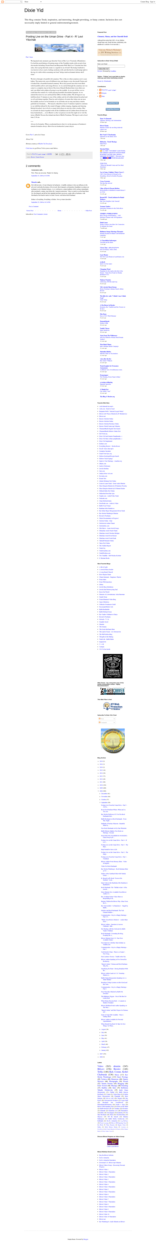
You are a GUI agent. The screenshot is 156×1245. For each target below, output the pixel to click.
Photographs (113, 1081)
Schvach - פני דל (104, 619)
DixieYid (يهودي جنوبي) (109, 90)
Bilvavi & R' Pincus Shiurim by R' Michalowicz (113, 414)
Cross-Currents (105, 181)
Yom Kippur (110, 1113)
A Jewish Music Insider (106, 569)
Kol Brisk (100, 1125)
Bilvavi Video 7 (103, 1199)
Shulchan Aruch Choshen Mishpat (109, 533)
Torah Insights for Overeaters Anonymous (109, 367)
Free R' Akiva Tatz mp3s (106, 449)
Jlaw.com (102, 471)
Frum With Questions (105, 582)
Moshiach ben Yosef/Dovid (112, 1102)
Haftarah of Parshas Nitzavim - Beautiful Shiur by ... (113, 824)
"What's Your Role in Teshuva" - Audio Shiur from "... (114, 920)
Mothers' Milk (104, 323)
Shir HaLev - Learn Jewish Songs (109, 528)
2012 (101, 779)
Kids (114, 1088)
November (104, 796)
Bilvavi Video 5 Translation (107, 1192)
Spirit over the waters (106, 264)
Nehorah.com (103, 498)
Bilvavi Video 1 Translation (107, 1172)
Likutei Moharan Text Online (107, 481)
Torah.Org (102, 548)
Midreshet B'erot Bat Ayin (106, 493)
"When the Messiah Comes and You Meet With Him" (112, 166)
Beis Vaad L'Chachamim (108, 135)
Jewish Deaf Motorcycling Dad (108, 589)
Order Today (103, 300)
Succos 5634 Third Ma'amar (108, 316)
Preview (100, 71)
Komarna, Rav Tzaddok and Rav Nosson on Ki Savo (112, 308)
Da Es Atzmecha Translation (107, 1160)
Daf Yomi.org (103, 434)
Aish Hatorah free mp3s (106, 406)
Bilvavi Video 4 (103, 1184)
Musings (114, 1085)
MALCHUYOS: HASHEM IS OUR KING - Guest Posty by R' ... (114, 836)
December (104, 793)
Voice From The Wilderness (108, 335)
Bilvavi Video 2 (103, 1174)
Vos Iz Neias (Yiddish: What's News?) (112, 172)
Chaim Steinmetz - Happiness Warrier (110, 577)
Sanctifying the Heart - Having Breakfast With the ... (114, 969)
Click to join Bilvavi (113, 1146)
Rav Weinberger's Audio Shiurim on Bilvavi (112, 1222)
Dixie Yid (33, 10)
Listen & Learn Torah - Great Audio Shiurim (112, 483)
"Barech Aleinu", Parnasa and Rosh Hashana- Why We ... (114, 965)
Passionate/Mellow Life (106, 607)
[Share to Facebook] (67, 154)
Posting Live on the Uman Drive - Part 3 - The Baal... (114, 845)
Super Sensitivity (105, 330)
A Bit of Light (103, 567)
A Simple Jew (104, 389)
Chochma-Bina (120, 1115)
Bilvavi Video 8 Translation (107, 1207)
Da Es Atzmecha (112, 1121)
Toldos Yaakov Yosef (107, 1131)
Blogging (121, 1083)
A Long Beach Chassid (106, 572)
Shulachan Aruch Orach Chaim (108, 531)
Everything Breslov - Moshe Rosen (109, 446)
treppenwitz (102, 642)
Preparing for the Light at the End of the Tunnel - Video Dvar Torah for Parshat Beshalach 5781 (111, 273)
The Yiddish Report (105, 546)
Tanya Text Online (104, 543)
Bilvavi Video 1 (103, 1169)
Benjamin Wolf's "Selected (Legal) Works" (111, 411)
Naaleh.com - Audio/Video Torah (109, 496)
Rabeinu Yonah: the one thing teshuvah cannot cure (111, 128)
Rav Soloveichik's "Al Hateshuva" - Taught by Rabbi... (114, 906)
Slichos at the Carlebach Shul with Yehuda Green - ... (113, 874)
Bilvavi (101, 1068)
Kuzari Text (102, 478)
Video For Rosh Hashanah (109, 866)
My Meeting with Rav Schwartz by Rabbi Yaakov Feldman (113, 929)
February (104, 1047)
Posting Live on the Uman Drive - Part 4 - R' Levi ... (114, 841)
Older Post (89, 210)
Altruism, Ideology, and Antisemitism (110, 120)
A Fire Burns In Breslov (107, 305)
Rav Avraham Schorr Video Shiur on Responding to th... (112, 897)
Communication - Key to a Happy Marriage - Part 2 (114, 988)
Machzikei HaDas (105, 352)
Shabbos (104, 1088)
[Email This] (60, 154)
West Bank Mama (105, 344)
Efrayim (104, 93)
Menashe (34, 182)
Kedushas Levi (113, 1110)
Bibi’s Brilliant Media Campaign (109, 346)
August (103, 1029)
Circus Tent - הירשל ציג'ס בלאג (109, 248)
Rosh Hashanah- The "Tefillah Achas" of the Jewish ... (114, 888)
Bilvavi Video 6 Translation (107, 1197)
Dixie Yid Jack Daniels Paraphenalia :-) (110, 436)
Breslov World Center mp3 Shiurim (109, 426)
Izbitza (101, 584)
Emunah (102, 1110)
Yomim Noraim (40, 157)
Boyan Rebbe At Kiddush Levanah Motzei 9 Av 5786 (112, 191)
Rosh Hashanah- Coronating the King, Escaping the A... (112, 934)
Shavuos (100, 1117)
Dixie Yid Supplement (105, 441)
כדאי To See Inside (104, 649)
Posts (102, 719)
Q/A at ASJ (110, 1098)
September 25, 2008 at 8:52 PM (40, 176)
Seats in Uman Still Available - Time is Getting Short (112, 1015)
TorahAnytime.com (104, 551)
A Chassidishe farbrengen (108, 240)
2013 (101, 776)
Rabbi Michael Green (105, 612)
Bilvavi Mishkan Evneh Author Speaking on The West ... (114, 1006)
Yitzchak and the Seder (106, 242)
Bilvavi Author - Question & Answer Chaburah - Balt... (112, 925)
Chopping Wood (105, 269)
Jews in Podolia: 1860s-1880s (108, 249)
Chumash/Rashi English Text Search (109, 429)
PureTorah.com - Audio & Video (108, 503)
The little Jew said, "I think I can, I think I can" (113, 297)
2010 (101, 785)
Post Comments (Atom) (41, 214)
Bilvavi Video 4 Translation (107, 1187)
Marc (103, 96)
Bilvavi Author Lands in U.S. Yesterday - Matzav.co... (113, 974)
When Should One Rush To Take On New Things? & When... (113, 1025)
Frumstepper (104, 375)
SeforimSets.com (104, 526)
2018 (101, 764)
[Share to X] (65, 154)
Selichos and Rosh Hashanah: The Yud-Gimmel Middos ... (112, 911)
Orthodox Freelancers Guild (107, 604)
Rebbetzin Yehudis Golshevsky (113, 1089)
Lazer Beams (104, 255)
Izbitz (101, 1113)
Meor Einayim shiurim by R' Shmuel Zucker (112, 488)
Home (59, 210)
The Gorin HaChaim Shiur (107, 629)
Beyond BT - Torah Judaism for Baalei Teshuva (112, 198)
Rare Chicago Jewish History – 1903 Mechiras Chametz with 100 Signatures (111, 216)
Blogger (85, 1239)
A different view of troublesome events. (111, 370)
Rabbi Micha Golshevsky (116, 1119)
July (102, 1032)
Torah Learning (104, 1123)
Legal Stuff (124, 1100)
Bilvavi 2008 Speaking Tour (106, 1106)
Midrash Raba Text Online (107, 491)
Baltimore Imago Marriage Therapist (111, 232)
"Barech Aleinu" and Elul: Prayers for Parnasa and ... (114, 1011)
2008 (101, 791)
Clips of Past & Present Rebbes (110, 188)
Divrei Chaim (104, 126)
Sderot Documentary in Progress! (109, 518)
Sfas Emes (103, 314)
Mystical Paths (104, 149)
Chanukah (117, 1096)
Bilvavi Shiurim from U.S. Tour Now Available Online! (112, 939)
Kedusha (119, 1113)
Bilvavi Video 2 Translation (107, 1177)
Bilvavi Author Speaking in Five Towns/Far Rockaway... (114, 960)
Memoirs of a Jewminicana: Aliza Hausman (112, 594)
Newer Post (29, 210)
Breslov (33, 157)
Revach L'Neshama (104, 516)
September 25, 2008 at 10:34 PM (40, 202)
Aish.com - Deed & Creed (106, 409)
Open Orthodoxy (104, 602)
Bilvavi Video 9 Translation (107, 1212)
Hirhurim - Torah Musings (108, 142)
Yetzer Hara (116, 1094)
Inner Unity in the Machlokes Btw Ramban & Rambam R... (114, 883)
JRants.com (102, 463)
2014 (101, 773)
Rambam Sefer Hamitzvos (106, 508)
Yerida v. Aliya (120, 1104)
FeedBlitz (113, 71)
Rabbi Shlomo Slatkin (111, 1127)
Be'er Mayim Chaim (105, 574)
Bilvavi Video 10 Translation (107, 1217)
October (103, 799)
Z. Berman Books (104, 558)
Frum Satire (102, 579)
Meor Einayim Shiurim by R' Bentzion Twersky (113, 486)
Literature (123, 1127)
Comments (103, 722)
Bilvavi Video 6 (103, 1194)
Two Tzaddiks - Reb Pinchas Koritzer (110, 555)
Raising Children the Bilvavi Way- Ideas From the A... (114, 902)
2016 (101, 767)
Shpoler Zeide (122, 1125)
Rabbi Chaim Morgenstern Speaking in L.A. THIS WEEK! (114, 979)
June (102, 1035)
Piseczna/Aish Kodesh (111, 1100)
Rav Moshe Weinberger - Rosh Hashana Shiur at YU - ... (114, 870)
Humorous (115, 1079)
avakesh (102, 262)
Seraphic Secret (103, 622)
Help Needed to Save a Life (109, 849)
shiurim (116, 1066)
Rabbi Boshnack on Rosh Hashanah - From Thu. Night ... (113, 820)
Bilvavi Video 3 (103, 1179)
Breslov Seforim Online (106, 419)
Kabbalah (100, 1121)
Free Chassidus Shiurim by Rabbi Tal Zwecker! (112, 992)
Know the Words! (104, 592)
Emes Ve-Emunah (105, 119)
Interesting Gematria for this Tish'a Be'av (111, 208)
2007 (101, 1054)
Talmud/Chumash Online (106, 541)
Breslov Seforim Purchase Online (109, 424)
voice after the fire (105, 359)
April (103, 1041)
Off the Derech (113, 1117)
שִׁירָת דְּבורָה (103, 163)
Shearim (101, 624)
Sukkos (99, 1127)
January (103, 1050)
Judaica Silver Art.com (105, 473)
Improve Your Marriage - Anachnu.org (110, 461)
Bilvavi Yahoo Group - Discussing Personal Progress (112, 1166)
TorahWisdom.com (104, 553)
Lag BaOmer (124, 1121)
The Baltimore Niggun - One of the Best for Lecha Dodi (113, 997)
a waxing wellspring (106, 382)
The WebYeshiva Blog (105, 634)
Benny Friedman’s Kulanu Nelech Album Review (111, 290)
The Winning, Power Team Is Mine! (110, 377)
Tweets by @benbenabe (104, 81)
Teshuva (104, 1079)
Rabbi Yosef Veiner (105, 506)
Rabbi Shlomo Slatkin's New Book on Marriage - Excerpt (112, 832)
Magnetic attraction (105, 384)
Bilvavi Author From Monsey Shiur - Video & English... (114, 862)
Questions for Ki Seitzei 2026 (108, 136)
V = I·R (101, 644)
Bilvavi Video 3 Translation (107, 1182)
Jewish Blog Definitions (106, 587)
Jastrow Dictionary (104, 466)
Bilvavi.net (102, 416)
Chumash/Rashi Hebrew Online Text (110, 431)
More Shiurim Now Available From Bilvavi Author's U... (113, 893)
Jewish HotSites (104, 468)
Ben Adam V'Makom (106, 361)
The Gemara (102, 627)
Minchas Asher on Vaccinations (109, 353)
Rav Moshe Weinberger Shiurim (108, 513)
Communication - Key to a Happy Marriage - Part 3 (114, 948)
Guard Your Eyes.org (105, 453)
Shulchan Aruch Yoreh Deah (107, 538)
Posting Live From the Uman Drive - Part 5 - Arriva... (114, 806)
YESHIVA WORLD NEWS (108, 214)
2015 (101, 770)
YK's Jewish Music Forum (108, 287)
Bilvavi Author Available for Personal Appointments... (112, 1020)
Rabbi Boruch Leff (105, 1108)
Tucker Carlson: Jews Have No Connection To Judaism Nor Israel (112, 225)
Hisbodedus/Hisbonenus (105, 1104)
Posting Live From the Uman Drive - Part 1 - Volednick (114, 857)
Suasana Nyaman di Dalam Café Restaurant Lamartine (112, 234)
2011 (101, 782)
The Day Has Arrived (106, 183)
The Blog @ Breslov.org (107, 397)
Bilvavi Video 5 (103, 1189)
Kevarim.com (103, 476)
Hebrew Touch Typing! (106, 458)
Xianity (119, 1129)
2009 (101, 788)
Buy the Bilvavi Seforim (106, 1155)
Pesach (125, 1081)
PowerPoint (100, 1129)
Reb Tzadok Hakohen (110, 1129)
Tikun (111, 1115)
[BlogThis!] (62, 154)
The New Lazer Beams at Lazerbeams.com (112, 257)
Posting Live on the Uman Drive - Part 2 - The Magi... (114, 853)
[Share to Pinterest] (69, 154)
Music (117, 1075)
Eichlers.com (103, 444)
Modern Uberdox (105, 280)
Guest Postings (122, 1077)
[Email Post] (56, 154)
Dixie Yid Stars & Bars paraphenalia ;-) (110, 439)
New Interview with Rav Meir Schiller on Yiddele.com (113, 943)
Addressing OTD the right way (108, 282)
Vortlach (101, 647)
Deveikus (125, 1108)
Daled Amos (104, 222)
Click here (29, 148)
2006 (101, 1057)
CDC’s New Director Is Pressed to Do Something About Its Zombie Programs (111, 175)
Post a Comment (33, 206)
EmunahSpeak (104, 321)
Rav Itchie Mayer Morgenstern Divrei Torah (112, 511)
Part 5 (32, 135)
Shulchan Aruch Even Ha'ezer (108, 536)
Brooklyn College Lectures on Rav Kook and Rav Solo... (114, 983)
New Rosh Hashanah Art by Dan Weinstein (113, 828)
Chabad (112, 1092)
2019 (101, 761)
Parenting (124, 1085)
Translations (124, 1110)
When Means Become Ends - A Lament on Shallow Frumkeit (113, 1001)
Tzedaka (116, 1108)
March (103, 1044)
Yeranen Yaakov (105, 206)
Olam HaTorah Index (105, 501)
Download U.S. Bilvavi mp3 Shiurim (110, 1162)
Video (100, 1066)
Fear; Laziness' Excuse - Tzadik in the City (113, 956)
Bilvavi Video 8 (103, 1204)
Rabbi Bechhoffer (104, 609)
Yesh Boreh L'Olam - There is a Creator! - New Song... (113, 953)
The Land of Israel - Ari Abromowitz (110, 632)
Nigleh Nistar (103, 597)
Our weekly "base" (105, 391)
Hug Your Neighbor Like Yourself (109, 201)
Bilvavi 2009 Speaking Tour (118, 1123)
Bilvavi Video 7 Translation (107, 1202)
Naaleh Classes (104, 328)
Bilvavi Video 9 (103, 1209)
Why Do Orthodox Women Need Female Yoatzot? (111, 338)
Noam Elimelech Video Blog (107, 599)
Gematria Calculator (105, 451)
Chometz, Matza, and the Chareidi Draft (113, 36)
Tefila (100, 1071)
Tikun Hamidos (110, 1125)
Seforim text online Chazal (107, 523)
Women (119, 1098)
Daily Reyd (103, 143)
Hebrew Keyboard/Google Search (109, 456)
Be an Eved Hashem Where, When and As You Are (113, 810)
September (104, 802)
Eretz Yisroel (102, 1085)
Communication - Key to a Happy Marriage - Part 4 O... (114, 916)
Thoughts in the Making (106, 637)
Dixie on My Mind (122, 1106)
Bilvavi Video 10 (104, 1214)
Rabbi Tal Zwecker (45, 144)
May (102, 1038)
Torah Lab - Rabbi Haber (106, 639)
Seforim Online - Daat (105, 521)
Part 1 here (29, 57)
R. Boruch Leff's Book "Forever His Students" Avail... (111, 879)
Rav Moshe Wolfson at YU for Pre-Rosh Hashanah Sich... (113, 815)
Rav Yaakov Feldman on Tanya (108, 614)
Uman (108, 1094)
